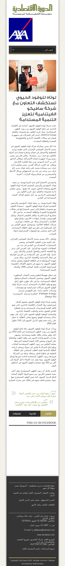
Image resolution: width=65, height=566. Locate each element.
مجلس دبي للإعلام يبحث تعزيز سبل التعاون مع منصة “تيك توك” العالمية (31, 402)
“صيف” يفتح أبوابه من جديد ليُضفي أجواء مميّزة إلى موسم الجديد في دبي (37, 393)
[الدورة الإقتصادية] (32, 12)
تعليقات (17, 414)
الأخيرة (32, 414)
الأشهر (48, 414)
